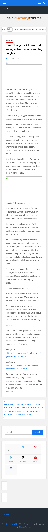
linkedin (11, 461)
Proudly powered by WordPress (14, 524)
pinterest (35, 451)
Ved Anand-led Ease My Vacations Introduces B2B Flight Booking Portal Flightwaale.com (23, 406)
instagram (23, 461)
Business (9, 41)
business (9, 391)
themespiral (11, 471)
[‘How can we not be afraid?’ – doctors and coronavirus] (8, 29)
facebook (11, 451)
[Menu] (4, 2)
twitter (23, 451)
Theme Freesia (25, 527)
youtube (35, 461)
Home (5, 8)
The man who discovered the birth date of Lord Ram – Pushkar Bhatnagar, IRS (22, 413)
